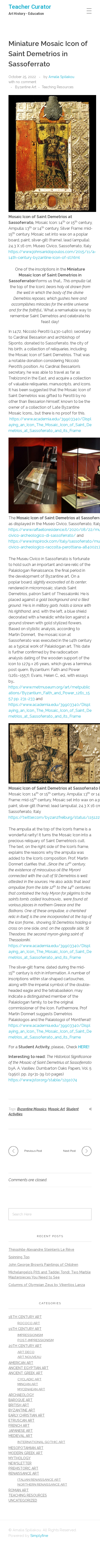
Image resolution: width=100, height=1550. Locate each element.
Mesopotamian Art (25, 1448)
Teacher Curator (29, 6)
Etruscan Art (21, 1420)
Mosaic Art (56, 1109)
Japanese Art (20, 1431)
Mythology (19, 1458)
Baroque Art (20, 1400)
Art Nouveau (29, 1357)
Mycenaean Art (31, 1389)
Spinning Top (19, 1257)
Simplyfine (39, 1535)
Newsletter (20, 1463)
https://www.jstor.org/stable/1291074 (42, 1080)
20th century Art (25, 1346)
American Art (20, 1363)
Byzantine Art (25, 87)
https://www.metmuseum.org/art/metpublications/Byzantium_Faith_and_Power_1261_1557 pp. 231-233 (49, 693)
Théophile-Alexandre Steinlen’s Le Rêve (41, 1249)
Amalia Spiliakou (61, 77)
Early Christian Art (26, 1415)
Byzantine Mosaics (32, 1109)
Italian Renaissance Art (39, 1479)
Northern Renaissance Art (42, 1484)
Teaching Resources (58, 87)
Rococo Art (28, 1323)
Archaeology (21, 1395)
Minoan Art (27, 1384)
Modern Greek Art (25, 1453)
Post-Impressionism (35, 1340)
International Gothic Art (41, 1442)
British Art (18, 1405)
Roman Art (18, 1490)
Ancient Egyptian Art (28, 1368)
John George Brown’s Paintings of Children (43, 1265)
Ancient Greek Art (25, 1373)
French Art (19, 1425)
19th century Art (25, 1329)
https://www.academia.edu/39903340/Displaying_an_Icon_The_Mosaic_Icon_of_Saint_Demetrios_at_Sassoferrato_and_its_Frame (50, 425)
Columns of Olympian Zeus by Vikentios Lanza (46, 1285)
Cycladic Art (29, 1379)
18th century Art (25, 1317)
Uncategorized (22, 1500)
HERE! (83, 1047)
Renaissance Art (23, 1473)
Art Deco (25, 1352)
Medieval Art (20, 1436)
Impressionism (30, 1335)
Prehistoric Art (23, 1468)
